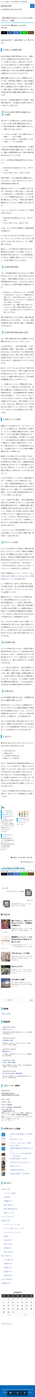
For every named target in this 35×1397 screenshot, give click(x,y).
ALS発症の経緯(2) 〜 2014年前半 (20, 1173)
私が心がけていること (16, 1139)
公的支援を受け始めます (17, 1170)
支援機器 (8, 1201)
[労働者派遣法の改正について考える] (24, 814)
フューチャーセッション (12, 1232)
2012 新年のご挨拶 (17, 979)
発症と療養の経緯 (6, 1109)
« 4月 (9, 1315)
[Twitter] (4, 32)
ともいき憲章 (5, 1)
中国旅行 (8, 1267)
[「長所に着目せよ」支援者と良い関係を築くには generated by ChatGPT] (9, 821)
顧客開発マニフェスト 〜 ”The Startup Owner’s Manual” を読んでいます (21, 939)
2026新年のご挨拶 (7, 1040)
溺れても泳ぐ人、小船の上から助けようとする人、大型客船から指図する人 (21, 923)
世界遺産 (8, 1263)
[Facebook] (11, 32)
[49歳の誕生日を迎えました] (9, 842)
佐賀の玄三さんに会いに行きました (20, 1162)
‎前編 (2, 40)
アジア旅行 (8, 1260)
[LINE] (24, 32)
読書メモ (8, 1244)
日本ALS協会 (24, 1)
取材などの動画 (6, 1013)
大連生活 (8, 1275)
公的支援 (7, 1197)
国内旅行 (8, 1271)
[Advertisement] (15, 1353)
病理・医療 (8, 1205)
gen (32, 862)
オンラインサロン (7, 1216)
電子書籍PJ (5, 1283)
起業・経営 (4, 27)
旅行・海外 (6, 1256)
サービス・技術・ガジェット (14, 1228)
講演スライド (9, 1212)
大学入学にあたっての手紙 (20, 953)
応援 (6, 1236)
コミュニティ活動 (10, 1193)
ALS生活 (5, 1189)
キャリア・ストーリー (8, 1120)
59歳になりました (15, 1166)
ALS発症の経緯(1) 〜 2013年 (18, 1158)
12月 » (25, 1315)
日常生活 (8, 1240)
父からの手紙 (22, 25)
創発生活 (15, 25)
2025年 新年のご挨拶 (8, 1062)
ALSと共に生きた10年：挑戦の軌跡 (12, 1073)
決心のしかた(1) (16, 966)
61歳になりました (7, 1029)
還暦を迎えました (7, 1051)
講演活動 (7, 1248)
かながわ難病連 (15, 1)
